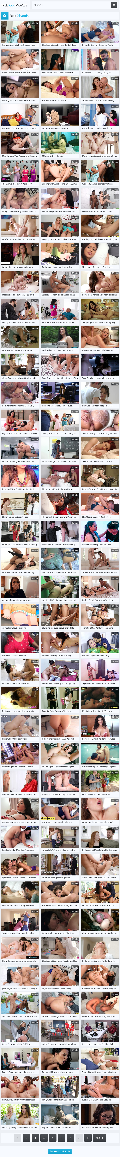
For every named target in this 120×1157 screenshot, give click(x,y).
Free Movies (14, 5)
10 (88, 1138)
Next (99, 1138)
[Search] (114, 5)
